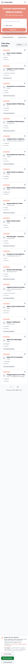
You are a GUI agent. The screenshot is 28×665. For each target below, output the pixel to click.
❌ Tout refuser (8, 654)
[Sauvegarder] (25, 50)
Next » (18, 387)
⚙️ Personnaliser (7, 662)
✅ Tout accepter (7, 658)
